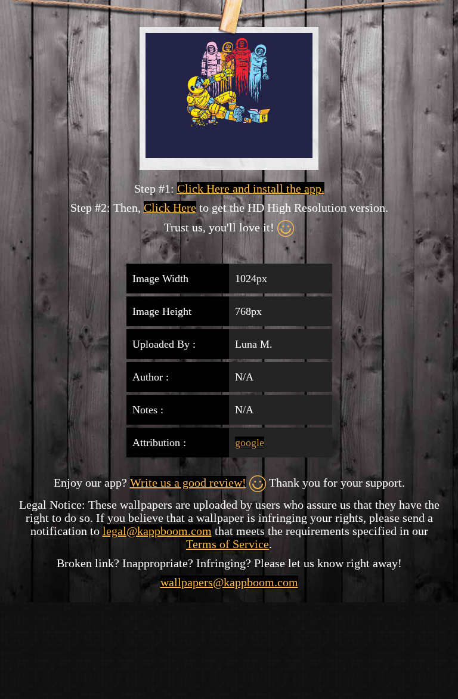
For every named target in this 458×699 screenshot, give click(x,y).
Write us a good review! (188, 482)
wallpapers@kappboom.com (229, 582)
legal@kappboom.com (157, 530)
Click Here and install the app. (250, 188)
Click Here (170, 207)
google (249, 443)
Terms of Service (227, 543)
